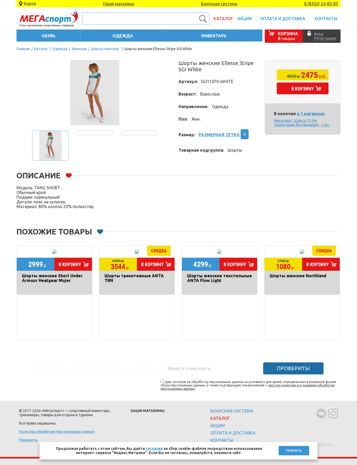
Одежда (60, 49)
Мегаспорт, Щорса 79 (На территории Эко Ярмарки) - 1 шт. (302, 123)
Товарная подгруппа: (201, 150)
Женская (79, 49)
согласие (154, 448)
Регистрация (325, 38)
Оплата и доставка (282, 18)
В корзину (302, 88)
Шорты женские (105, 49)
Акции (245, 18)
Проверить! (293, 368)
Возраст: (188, 94)
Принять (294, 451)
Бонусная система (219, 3)
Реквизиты (28, 440)
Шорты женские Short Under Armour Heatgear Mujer (52, 278)
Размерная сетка (219, 134)
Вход (318, 34)
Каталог (223, 18)
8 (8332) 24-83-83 (321, 3)
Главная (23, 49)
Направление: (193, 106)
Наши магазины (118, 3)
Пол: (183, 119)
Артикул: (188, 81)
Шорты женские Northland (298, 275)
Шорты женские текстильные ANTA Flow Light (219, 278)
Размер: (187, 134)
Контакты (326, 18)
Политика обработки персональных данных (57, 431)
